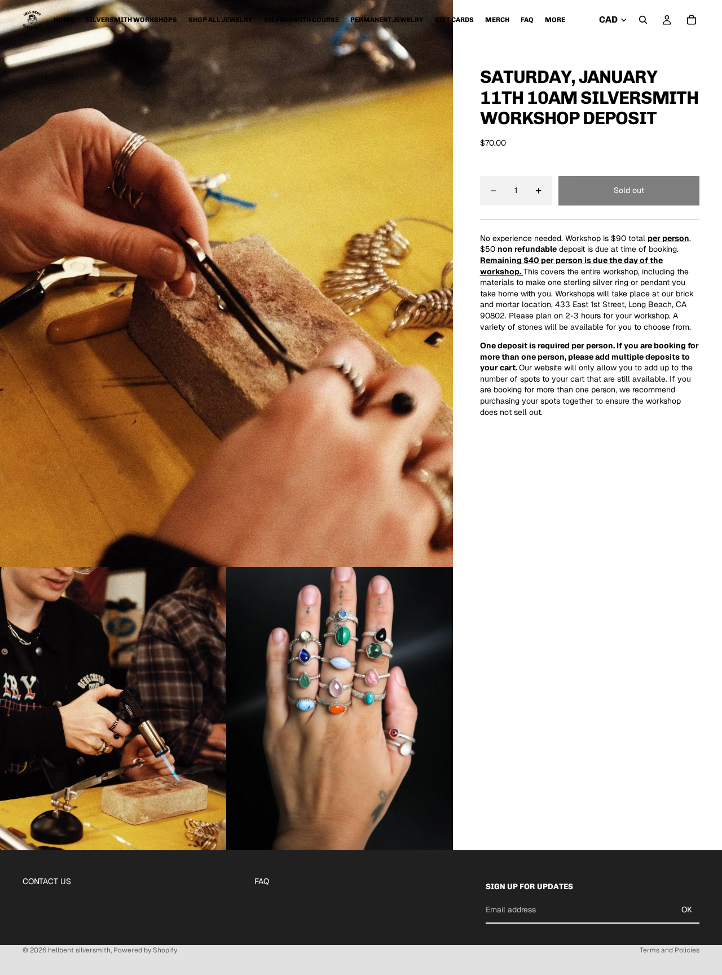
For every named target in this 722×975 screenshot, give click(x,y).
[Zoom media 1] (226, 283)
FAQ (261, 881)
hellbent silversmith (79, 950)
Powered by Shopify (145, 950)
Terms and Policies (669, 950)
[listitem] (555, 19)
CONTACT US (47, 881)
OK (686, 909)
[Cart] (691, 19)
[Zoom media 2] (113, 709)
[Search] (643, 19)
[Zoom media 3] (339, 709)
